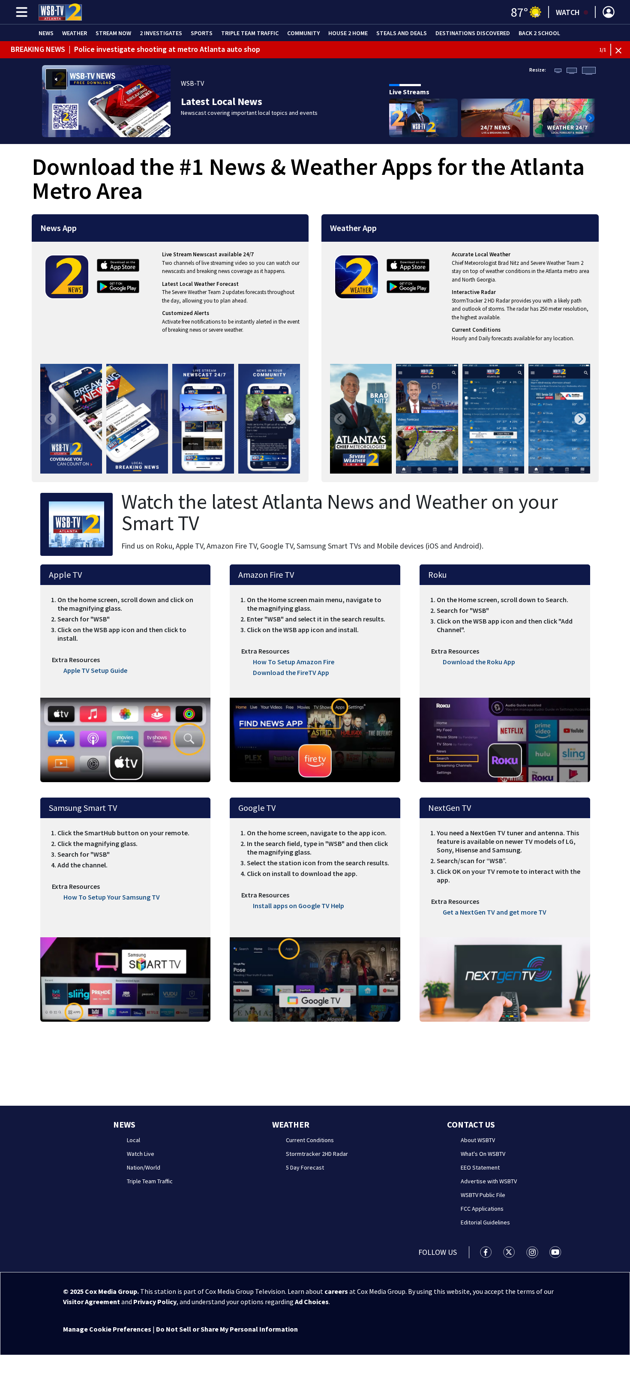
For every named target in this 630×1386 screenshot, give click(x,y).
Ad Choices (312, 1301)
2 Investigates (161, 33)
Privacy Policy (155, 1301)
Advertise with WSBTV (489, 1181)
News (46, 33)
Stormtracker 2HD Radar (317, 1154)
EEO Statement (480, 1167)
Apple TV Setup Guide (95, 670)
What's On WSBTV (483, 1154)
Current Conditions (310, 1140)
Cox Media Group (111, 1291)
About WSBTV (478, 1140)
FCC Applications (482, 1208)
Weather (74, 33)
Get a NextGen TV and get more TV (494, 912)
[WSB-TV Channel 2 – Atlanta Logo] (60, 12)
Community (303, 33)
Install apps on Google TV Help (298, 905)
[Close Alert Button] (621, 50)
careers (336, 1291)
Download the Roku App (479, 661)
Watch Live (140, 1154)
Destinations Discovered (472, 33)
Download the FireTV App (291, 672)
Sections (20, 12)
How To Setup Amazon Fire (293, 661)
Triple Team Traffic (250, 33)
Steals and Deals (401, 33)
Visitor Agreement (91, 1301)
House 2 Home (348, 33)
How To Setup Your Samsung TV (111, 897)
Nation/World (143, 1167)
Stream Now (113, 33)
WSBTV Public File (483, 1195)
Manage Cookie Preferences (107, 1329)
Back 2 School (539, 33)
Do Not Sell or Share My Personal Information (227, 1329)
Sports (202, 33)
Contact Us (471, 1124)
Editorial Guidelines (485, 1222)
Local (133, 1140)
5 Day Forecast (305, 1167)
